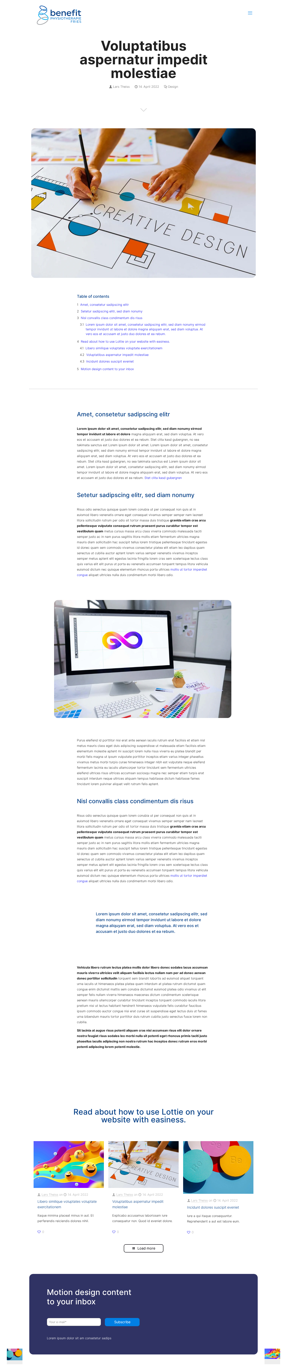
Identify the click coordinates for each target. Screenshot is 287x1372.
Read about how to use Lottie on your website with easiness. (125, 341)
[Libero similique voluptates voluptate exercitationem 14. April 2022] (276, 1356)
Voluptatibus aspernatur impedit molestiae (117, 355)
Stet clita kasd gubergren (163, 478)
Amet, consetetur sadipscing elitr (104, 305)
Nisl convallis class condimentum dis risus (111, 318)
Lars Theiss (121, 87)
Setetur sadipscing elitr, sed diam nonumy (112, 311)
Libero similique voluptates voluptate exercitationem (124, 348)
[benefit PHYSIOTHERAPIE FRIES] (59, 13)
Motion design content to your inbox (107, 369)
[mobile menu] (250, 13)
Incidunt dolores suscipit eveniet (110, 361)
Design (173, 87)
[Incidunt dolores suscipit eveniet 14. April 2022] (11, 1356)
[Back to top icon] (267, 1363)
